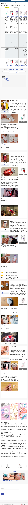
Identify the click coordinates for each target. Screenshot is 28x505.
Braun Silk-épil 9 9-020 (6, 78)
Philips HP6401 (5, 81)
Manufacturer (4, 144)
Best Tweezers (16, 480)
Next (26, 466)
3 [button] (13, 482)
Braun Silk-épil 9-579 (6, 80)
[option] (14, 465)
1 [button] (11, 482)
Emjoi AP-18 (5, 79)
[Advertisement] (7, 93)
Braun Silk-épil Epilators (15, 69)
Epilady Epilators (16, 72)
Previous (1, 466)
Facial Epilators (10, 69)
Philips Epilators (21, 69)
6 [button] (16, 482)
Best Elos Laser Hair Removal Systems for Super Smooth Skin (8, 481)
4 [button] (14, 482)
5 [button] (15, 482)
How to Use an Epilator (3, 459)
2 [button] (12, 482)
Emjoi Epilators (11, 72)
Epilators (6, 69)
